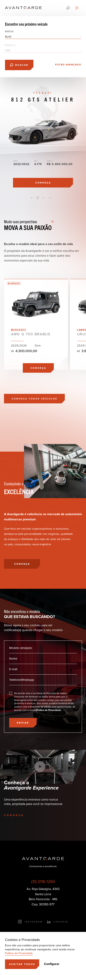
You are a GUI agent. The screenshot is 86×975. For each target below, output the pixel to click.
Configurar (51, 964)
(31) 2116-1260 (43, 882)
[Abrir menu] (77, 8)
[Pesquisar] (68, 8)
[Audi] (43, 36)
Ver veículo (36, 324)
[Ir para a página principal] (23, 8)
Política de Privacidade (19, 953)
